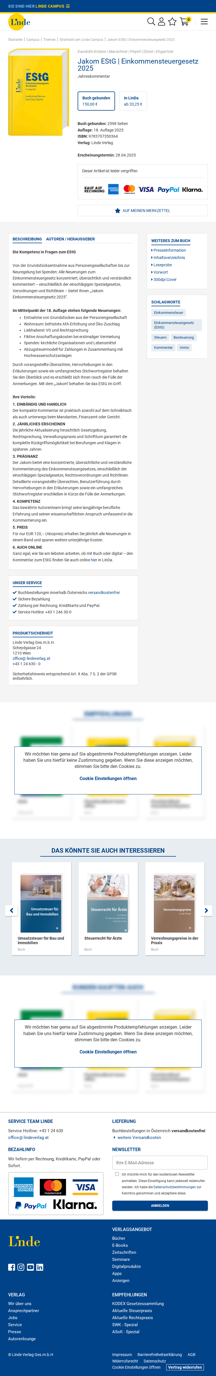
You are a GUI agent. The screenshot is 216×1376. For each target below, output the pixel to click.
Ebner (148, 51)
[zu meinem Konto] (161, 23)
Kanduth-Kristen (92, 51)
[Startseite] (19, 21)
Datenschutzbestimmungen (175, 1187)
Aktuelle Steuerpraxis (132, 1310)
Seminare (121, 1259)
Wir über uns (20, 1303)
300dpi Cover (165, 279)
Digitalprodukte (126, 1266)
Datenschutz (155, 1361)
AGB (191, 1354)
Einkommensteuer (168, 313)
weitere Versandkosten (139, 1137)
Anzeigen (120, 1280)
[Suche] (151, 23)
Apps (117, 1273)
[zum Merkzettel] (172, 23)
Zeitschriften (124, 1252)
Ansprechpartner (23, 1310)
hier (94, 560)
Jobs (12, 1317)
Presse (14, 1331)
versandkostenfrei (104, 592)
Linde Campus (50, 6)
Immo (184, 347)
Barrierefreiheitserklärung (160, 1354)
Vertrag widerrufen (185, 1367)
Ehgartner (165, 51)
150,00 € (96, 101)
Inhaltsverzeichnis (169, 257)
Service (15, 1324)
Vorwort (160, 272)
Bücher (118, 1238)
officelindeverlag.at (31, 658)
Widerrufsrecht (125, 1361)
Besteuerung (184, 337)
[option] (41, 911)
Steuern (160, 337)
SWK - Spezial (125, 1324)
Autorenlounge (22, 1338)
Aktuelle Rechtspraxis (132, 1317)
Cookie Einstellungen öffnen (108, 778)
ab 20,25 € (133, 101)
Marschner (118, 51)
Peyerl (135, 51)
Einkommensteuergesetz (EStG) (174, 325)
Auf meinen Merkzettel (146, 210)
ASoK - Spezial (126, 1331)
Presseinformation (169, 250)
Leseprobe (162, 265)
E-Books (120, 1245)
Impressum (122, 1354)
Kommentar (163, 347)
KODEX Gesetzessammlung (138, 1303)
